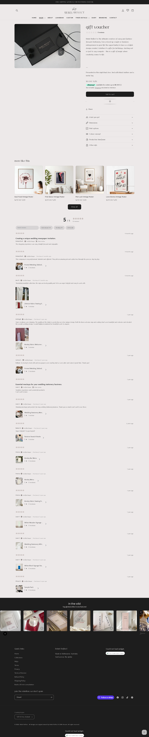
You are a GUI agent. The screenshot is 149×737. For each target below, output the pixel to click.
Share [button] (90, 109)
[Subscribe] (51, 697)
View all (74, 207)
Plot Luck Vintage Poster (85, 197)
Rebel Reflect (24, 724)
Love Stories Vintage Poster (116, 197)
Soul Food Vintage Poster (24, 197)
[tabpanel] (74, 409)
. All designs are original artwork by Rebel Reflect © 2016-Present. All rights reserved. (54, 724)
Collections (18, 658)
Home (17, 654)
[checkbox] (70, 228)
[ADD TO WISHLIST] (110, 101)
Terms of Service (20, 673)
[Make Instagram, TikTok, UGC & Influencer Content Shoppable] (143, 633)
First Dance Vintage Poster (55, 197)
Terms (17, 665)
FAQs (16, 661)
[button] (17, 10)
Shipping (98, 87)
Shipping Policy (20, 681)
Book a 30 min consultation (24, 685)
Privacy (17, 669)
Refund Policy (19, 677)
